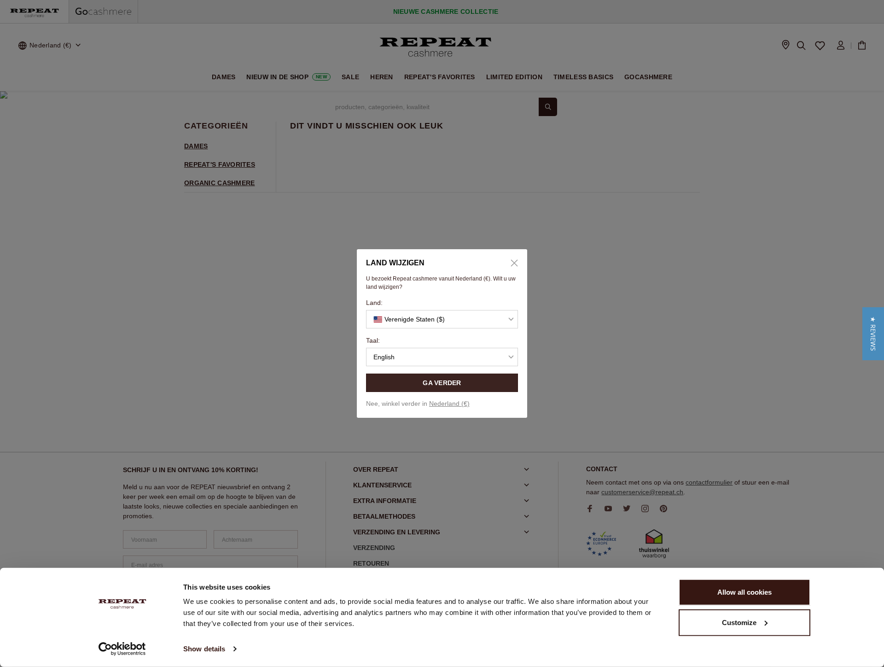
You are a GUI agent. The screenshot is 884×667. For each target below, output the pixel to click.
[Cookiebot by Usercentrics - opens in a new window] (122, 649)
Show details (204, 649)
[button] (873, 333)
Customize (739, 622)
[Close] (511, 263)
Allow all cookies (744, 592)
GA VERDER (442, 382)
